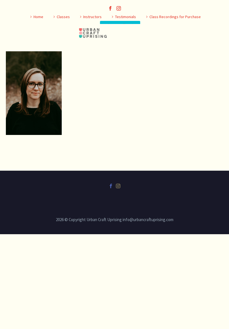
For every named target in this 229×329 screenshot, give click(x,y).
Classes (63, 16)
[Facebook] (110, 8)
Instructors (92, 16)
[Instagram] (119, 8)
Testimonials (125, 16)
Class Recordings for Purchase (175, 16)
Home (38, 16)
